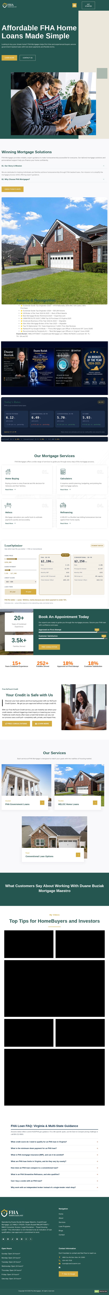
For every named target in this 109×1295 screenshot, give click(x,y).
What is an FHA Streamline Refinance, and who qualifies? (35, 1174)
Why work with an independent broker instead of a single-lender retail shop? (43, 1187)
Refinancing (66, 512)
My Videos (54, 915)
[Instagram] (26, 1239)
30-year (12, 592)
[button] (74, 5)
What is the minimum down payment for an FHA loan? (34, 1148)
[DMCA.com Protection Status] (101, 1292)
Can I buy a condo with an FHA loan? (26, 1181)
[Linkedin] (8, 1239)
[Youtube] (3, 1239)
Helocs (8, 512)
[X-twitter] (31, 1239)
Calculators (66, 478)
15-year (28, 592)
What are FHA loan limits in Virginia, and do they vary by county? (38, 1161)
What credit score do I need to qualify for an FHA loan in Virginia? (39, 1142)
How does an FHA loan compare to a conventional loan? (34, 1168)
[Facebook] (17, 1239)
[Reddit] (21, 1239)
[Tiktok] (12, 1239)
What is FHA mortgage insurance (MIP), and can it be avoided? (37, 1155)
